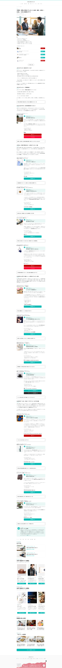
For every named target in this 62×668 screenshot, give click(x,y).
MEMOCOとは (34, 658)
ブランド (36, 3)
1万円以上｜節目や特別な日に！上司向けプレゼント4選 (24, 41)
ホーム (17, 6)
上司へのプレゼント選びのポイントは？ (22, 38)
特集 (30, 3)
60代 (28, 539)
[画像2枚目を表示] (19, 122)
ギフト (33, 3)
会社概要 (44, 658)
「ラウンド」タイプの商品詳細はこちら (33, 390)
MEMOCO (31, 1)
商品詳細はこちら (43, 51)
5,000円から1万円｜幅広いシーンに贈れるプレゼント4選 (24, 42)
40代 (23, 539)
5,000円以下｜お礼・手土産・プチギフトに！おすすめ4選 (25, 43)
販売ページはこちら (21, 583)
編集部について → (29, 535)
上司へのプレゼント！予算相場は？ (22, 39)
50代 (25, 539)
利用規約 (37, 658)
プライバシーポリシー (41, 658)
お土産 (38, 3)
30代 (20, 539)
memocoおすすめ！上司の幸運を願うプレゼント (24, 40)
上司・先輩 (31, 539)
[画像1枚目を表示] (17, 122)
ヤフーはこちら (33, 268)
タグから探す (28, 658)
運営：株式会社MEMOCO (23, 535)
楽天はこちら (42, 48)
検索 (28, 3)
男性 (34, 539)
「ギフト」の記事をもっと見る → (31, 649)
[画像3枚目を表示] (20, 122)
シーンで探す (21, 3)
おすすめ (41, 3)
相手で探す (25, 3)
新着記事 (31, 658)
